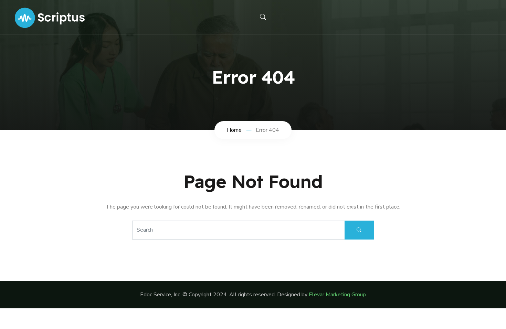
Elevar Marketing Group (337, 294)
